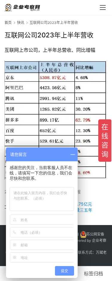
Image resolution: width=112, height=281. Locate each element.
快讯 (20, 22)
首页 (8, 22)
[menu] (102, 7)
